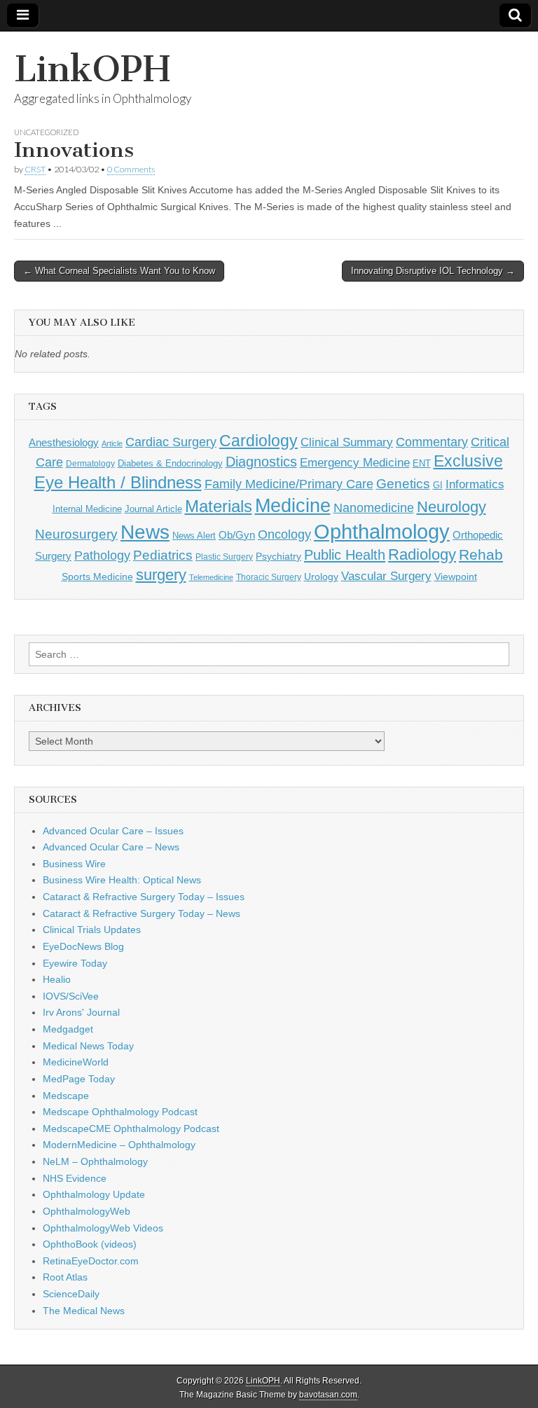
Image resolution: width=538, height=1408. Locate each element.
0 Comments (131, 169)
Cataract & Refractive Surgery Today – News (141, 913)
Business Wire (74, 863)
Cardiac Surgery (170, 442)
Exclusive (468, 461)
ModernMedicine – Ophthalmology (119, 1144)
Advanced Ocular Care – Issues (113, 830)
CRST (35, 169)
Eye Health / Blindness (118, 482)
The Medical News (84, 1310)
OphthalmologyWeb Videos (103, 1228)
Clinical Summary (347, 442)
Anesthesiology (64, 442)
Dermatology (90, 464)
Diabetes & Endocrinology (170, 463)
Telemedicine (211, 577)
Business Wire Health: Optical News (122, 879)
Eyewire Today (75, 963)
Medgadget (68, 1029)
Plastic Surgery (224, 557)
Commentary (432, 442)
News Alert (194, 535)
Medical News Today (88, 1045)
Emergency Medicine (355, 462)
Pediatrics (163, 555)
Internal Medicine (87, 509)
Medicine (293, 505)
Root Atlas (65, 1277)
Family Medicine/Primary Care (289, 484)
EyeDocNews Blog (83, 946)
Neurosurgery (76, 534)
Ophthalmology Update (94, 1194)
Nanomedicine (373, 508)
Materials (218, 506)
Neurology (451, 507)
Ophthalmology (382, 531)
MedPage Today (79, 1078)
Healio (57, 979)
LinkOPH (92, 69)
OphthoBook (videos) (90, 1244)
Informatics (475, 484)
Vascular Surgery (386, 576)
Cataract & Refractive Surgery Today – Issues (143, 896)
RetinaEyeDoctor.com (91, 1260)
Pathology (102, 555)
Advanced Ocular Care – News (111, 847)
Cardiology (258, 441)
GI (438, 485)
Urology (321, 576)
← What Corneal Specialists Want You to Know (119, 270)
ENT (422, 464)
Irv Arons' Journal (81, 1012)
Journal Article (153, 509)
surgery (161, 575)
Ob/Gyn (237, 535)
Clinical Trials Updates (92, 929)
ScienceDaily (71, 1293)
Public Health (344, 554)
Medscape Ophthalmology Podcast (120, 1111)
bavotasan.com (328, 1395)
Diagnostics (261, 461)
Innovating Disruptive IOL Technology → (433, 270)
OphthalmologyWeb (86, 1211)
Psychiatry (278, 556)
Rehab (481, 554)
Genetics (403, 483)
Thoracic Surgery (268, 577)
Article (112, 443)
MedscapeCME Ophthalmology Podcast (131, 1128)
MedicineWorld (76, 1062)
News (145, 531)
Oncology (284, 534)
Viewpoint (455, 576)
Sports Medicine (97, 576)
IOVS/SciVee (71, 996)
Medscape (66, 1095)
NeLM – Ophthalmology (95, 1161)
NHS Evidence (74, 1178)
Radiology (422, 554)
